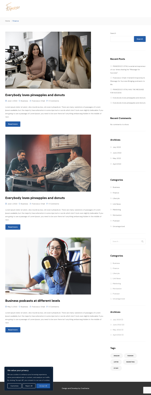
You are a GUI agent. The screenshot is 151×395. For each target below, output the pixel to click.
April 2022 (117, 164)
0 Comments (54, 101)
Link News (117, 204)
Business (24, 101)
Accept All (43, 386)
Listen (116, 362)
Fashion (130, 356)
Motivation (117, 215)
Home (7, 21)
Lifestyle (116, 198)
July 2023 (117, 147)
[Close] (51, 367)
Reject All (29, 386)
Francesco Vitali (38, 101)
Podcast (116, 221)
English (116, 356)
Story (116, 368)
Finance (116, 193)
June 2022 (117, 153)
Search (113, 33)
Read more (13, 124)
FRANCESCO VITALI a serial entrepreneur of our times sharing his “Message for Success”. (128, 69)
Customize (14, 386)
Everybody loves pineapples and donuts (129, 98)
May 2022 (117, 158)
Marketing (117, 209)
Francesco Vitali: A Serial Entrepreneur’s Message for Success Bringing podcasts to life (127, 81)
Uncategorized (119, 226)
